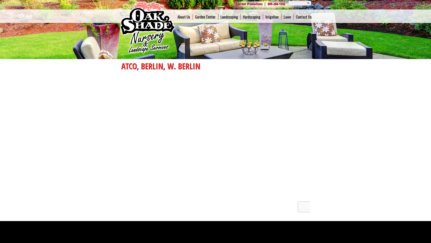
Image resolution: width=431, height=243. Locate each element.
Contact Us (304, 17)
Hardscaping (251, 17)
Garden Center (205, 17)
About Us (183, 17)
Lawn (287, 17)
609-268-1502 (276, 4)
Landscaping (229, 17)
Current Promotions (249, 4)
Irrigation (272, 17)
